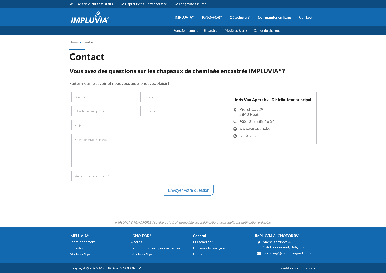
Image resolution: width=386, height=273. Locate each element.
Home (74, 42)
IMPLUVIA (184, 17)
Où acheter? (240, 17)
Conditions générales (295, 268)
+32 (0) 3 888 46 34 (257, 121)
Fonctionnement (185, 30)
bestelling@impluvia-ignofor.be (287, 253)
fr (311, 4)
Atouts (136, 242)
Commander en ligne (274, 17)
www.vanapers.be (254, 128)
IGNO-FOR (212, 17)
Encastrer (211, 30)
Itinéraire (248, 135)
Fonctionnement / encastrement (157, 248)
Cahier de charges (266, 30)
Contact (306, 17)
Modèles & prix (236, 30)
